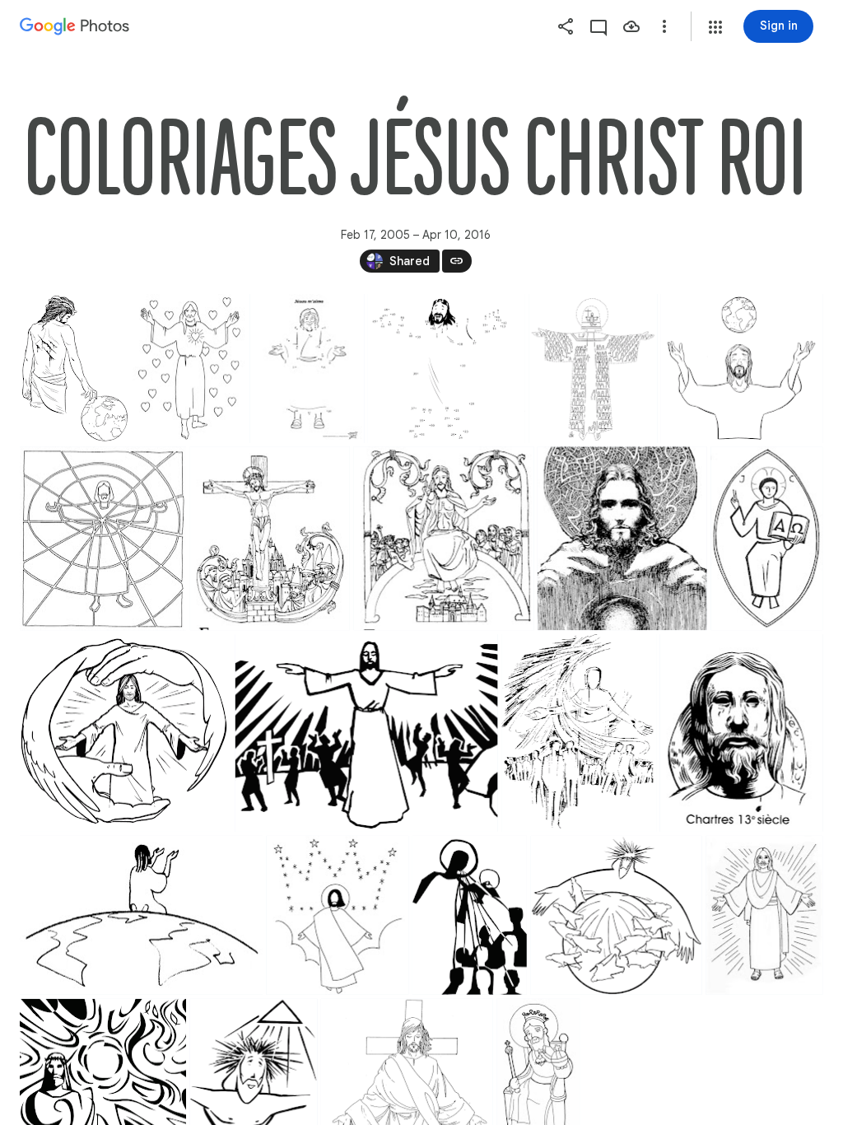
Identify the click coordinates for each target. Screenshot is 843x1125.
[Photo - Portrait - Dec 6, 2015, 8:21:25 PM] (578, 733)
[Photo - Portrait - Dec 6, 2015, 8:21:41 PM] (469, 915)
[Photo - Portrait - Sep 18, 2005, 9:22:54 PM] (622, 538)
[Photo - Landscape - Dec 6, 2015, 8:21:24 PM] (446, 368)
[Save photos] (631, 26)
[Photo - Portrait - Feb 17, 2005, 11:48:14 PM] (444, 538)
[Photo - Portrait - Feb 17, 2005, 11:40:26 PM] (270, 538)
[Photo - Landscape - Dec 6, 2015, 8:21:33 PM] (141, 915)
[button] (715, 27)
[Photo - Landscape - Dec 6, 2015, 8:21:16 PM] (366, 733)
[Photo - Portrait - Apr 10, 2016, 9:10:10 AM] (764, 915)
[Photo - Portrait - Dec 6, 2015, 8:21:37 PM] (337, 915)
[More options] (664, 26)
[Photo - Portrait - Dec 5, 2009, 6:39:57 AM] (766, 538)
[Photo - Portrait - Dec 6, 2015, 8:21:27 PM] (740, 733)
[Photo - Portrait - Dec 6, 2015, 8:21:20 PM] (103, 538)
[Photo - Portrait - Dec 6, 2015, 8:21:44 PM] (74, 368)
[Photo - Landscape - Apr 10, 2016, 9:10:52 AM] (125, 733)
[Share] (565, 26)
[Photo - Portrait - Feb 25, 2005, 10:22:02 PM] (189, 368)
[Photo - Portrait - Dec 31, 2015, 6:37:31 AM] (593, 368)
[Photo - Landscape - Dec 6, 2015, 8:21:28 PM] (742, 368)
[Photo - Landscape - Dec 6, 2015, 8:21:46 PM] (616, 915)
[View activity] (598, 26)
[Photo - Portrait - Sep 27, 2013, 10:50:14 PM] (306, 368)
